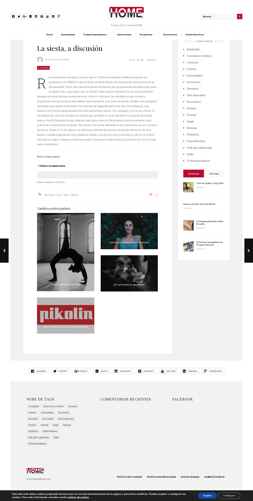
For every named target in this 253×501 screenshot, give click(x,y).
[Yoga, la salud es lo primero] (65, 252)
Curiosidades (43, 68)
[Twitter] (19, 16)
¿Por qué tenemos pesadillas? (129, 284)
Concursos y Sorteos (199, 55)
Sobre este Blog (214, 477)
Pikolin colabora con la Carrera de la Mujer (65, 326)
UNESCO (74, 195)
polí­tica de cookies (78, 497)
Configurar (229, 495)
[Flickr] (30, 16)
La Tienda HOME (62, 60)
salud (59, 195)
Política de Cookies (129, 477)
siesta (66, 195)
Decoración (124, 34)
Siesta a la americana (52, 165)
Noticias (192, 128)
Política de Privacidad (161, 477)
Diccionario (170, 34)
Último (215, 173)
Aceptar (207, 495)
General (191, 114)
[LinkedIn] (53, 16)
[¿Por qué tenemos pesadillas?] (129, 273)
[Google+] (25, 16)
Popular (194, 173)
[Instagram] (36, 16)
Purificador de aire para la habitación (129, 242)
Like (133, 60)
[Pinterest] (42, 16)
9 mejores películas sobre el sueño (209, 222)
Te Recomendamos (94, 34)
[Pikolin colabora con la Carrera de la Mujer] (65, 315)
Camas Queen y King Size (209, 183)
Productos (146, 34)
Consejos (192, 62)
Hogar (190, 121)
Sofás (190, 154)
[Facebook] (13, 16)
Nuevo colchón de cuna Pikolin (199, 204)
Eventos (191, 108)
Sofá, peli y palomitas (199, 147)
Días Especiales (196, 95)
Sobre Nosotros (195, 34)
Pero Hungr (49, 195)
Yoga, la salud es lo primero (65, 284)
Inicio (49, 34)
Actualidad (68, 34)
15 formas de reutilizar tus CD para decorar (209, 243)
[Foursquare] (59, 16)
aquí (55, 139)
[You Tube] (47, 16)
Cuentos (192, 69)
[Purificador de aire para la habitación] (129, 231)
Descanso (193, 88)
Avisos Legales (190, 477)
